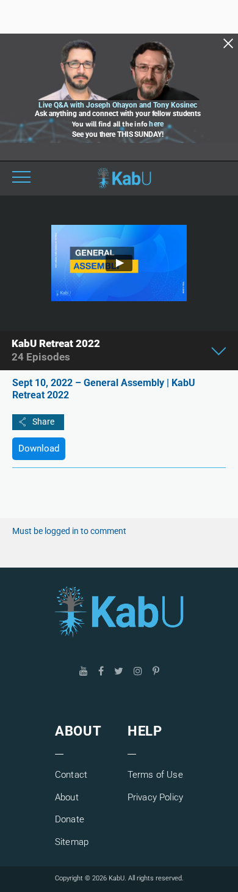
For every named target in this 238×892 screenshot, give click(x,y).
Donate (69, 819)
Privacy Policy (155, 797)
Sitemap (71, 841)
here (156, 124)
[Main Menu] (21, 178)
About (67, 797)
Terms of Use (155, 774)
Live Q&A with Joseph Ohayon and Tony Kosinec (117, 105)
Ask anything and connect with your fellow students (118, 113)
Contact (71, 774)
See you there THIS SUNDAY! (117, 134)
